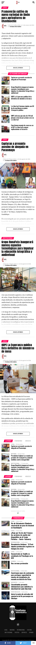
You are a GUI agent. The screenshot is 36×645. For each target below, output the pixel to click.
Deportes (24, 632)
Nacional (12, 630)
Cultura (29, 630)
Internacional (21, 630)
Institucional (8, 632)
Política (17, 632)
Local (5, 630)
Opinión (31, 632)
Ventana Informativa (15, 26)
